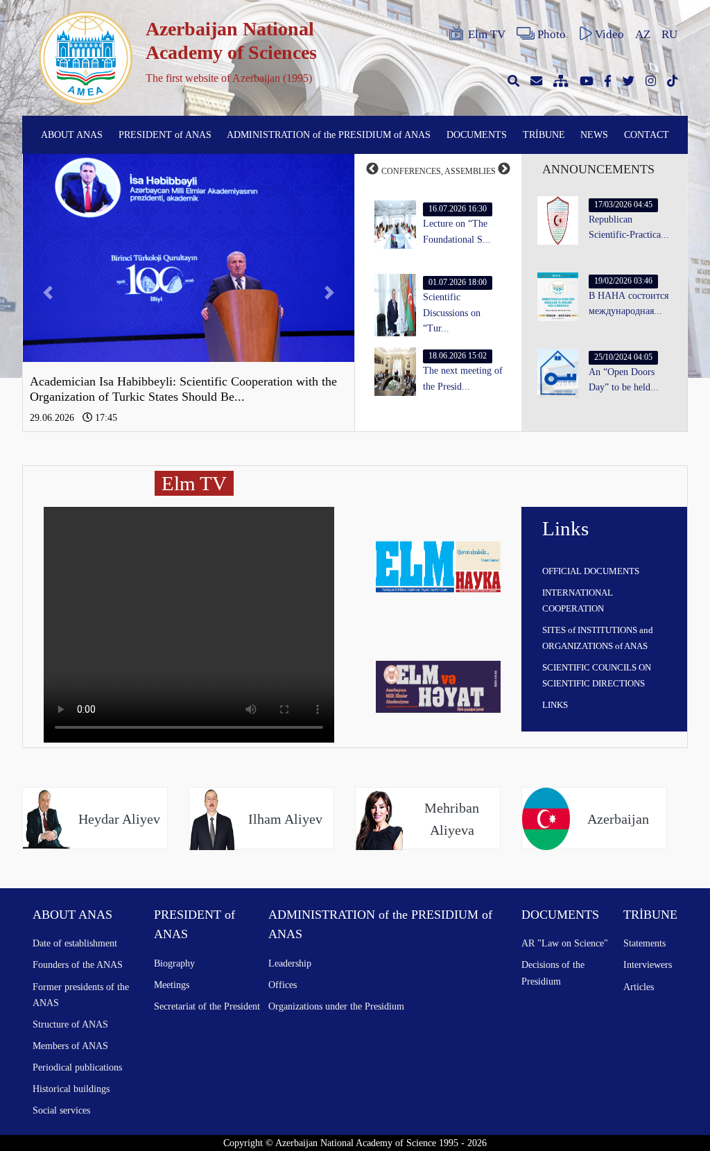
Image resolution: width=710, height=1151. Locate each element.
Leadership (289, 963)
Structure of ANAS (70, 1024)
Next (504, 169)
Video (609, 34)
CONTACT (646, 134)
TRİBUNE (544, 134)
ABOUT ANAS (72, 134)
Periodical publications (77, 1067)
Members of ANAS (70, 1045)
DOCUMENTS (477, 134)
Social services (61, 1110)
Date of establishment (75, 943)
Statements (644, 943)
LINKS (555, 705)
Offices (282, 984)
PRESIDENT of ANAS (165, 134)
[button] (48, 292)
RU (669, 34)
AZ (642, 34)
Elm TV (486, 34)
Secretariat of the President (207, 1006)
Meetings (171, 984)
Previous (372, 169)
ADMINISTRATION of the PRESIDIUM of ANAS (329, 134)
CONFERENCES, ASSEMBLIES (438, 171)
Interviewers (647, 964)
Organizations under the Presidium (336, 1006)
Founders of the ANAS (78, 964)
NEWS (594, 134)
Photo (551, 34)
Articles (638, 986)
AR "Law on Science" (564, 943)
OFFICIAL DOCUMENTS (590, 571)
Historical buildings (71, 1088)
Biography (174, 963)
